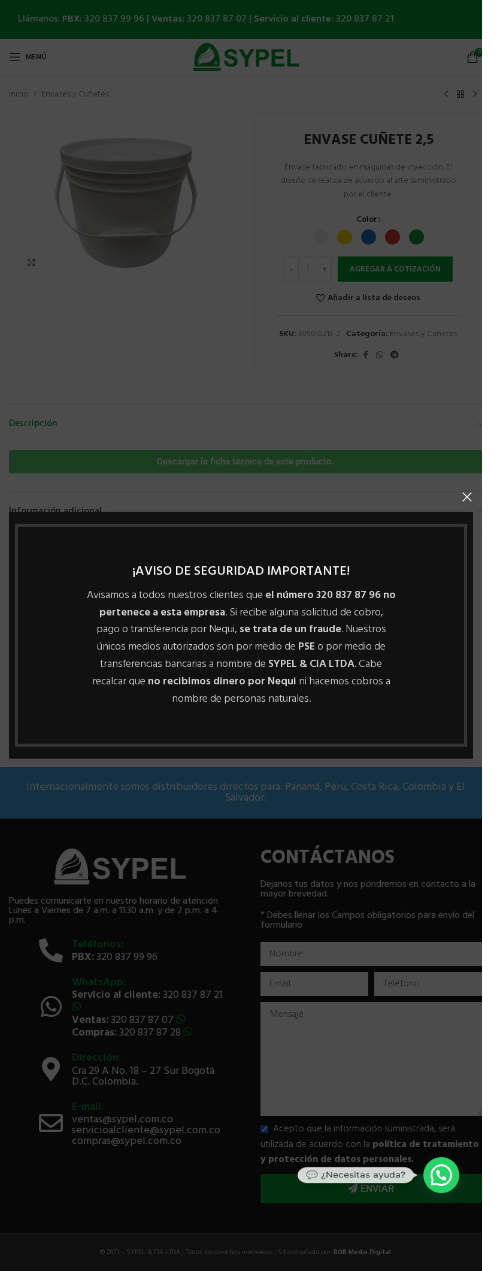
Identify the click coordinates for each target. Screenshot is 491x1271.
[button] (441, 1175)
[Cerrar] (467, 497)
